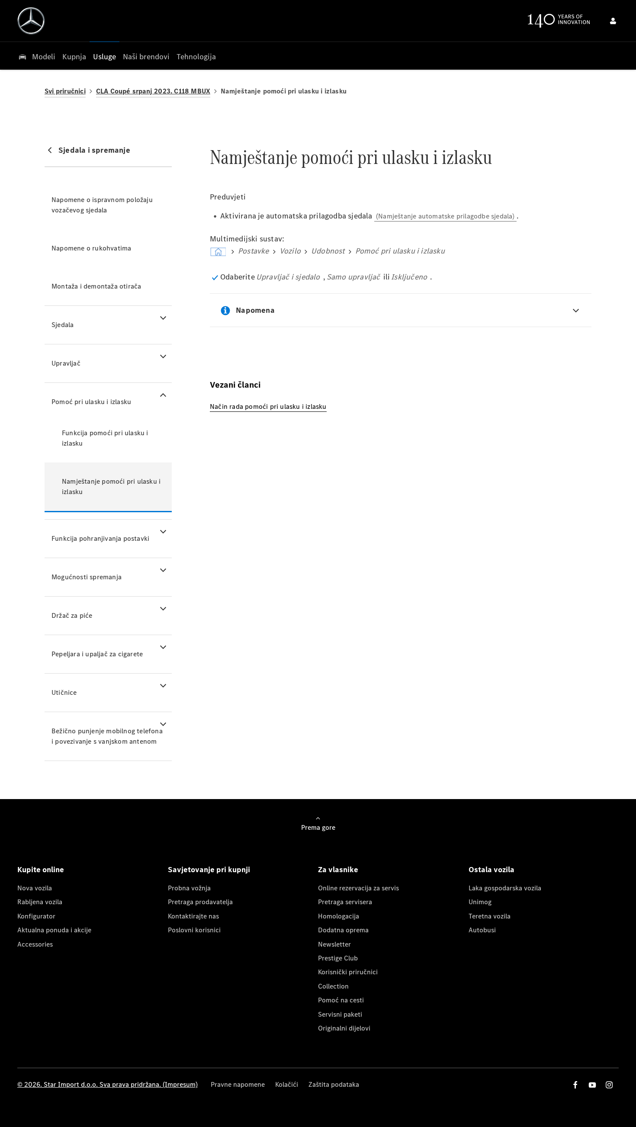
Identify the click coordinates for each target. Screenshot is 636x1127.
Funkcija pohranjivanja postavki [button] (100, 538)
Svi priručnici (65, 91)
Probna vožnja (189, 888)
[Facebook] (575, 1084)
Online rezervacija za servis (358, 888)
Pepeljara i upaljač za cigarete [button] (97, 653)
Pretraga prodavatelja (200, 901)
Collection (333, 986)
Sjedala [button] (62, 324)
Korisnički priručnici (348, 971)
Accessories (35, 944)
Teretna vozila (490, 916)
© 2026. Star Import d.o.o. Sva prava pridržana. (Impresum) (107, 1084)
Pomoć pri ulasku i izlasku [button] (91, 401)
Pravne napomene (238, 1084)
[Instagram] (609, 1084)
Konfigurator (36, 916)
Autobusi (482, 929)
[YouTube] (592, 1084)
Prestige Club (338, 958)
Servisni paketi (340, 1014)
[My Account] (613, 21)
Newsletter (334, 944)
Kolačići (286, 1084)
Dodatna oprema (343, 929)
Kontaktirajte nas (193, 916)
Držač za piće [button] (72, 615)
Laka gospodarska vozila (505, 888)
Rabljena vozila (39, 901)
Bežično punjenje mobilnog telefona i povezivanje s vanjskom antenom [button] (107, 736)
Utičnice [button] (64, 692)
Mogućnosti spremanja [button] (86, 576)
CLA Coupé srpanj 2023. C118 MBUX (153, 91)
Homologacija (338, 916)
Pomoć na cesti (341, 1000)
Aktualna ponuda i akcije (54, 929)
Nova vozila (34, 888)
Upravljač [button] (65, 363)
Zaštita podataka (333, 1084)
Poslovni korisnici (194, 929)
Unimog (480, 901)
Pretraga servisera (345, 901)
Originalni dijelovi (344, 1028)
